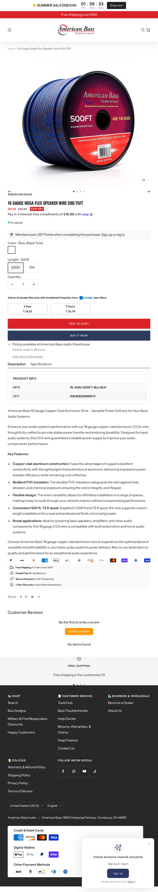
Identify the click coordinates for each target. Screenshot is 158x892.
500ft (15, 267)
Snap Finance (68, 740)
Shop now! (116, 5)
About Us (115, 711)
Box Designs (17, 711)
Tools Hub (65, 703)
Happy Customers (21, 732)
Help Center (67, 719)
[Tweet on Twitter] (32, 597)
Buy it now (79, 335)
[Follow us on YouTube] (84, 771)
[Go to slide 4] (84, 191)
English (53, 805)
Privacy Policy (18, 783)
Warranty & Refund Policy (27, 767)
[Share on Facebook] (21, 597)
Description (17, 364)
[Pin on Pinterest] (26, 597)
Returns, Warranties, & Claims (74, 729)
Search (13, 703)
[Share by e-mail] (38, 597)
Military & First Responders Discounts (27, 721)
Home (11, 48)
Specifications (40, 364)
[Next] (148, 191)
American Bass (20, 194)
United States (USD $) (24, 805)
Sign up (106, 234)
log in (120, 234)
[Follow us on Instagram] (73, 771)
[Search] (143, 30)
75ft (32, 267)
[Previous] (9, 191)
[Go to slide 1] (73, 191)
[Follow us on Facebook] (63, 771)
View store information (27, 356)
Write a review (79, 631)
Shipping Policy (19, 775)
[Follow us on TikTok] (95, 771)
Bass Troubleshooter (73, 711)
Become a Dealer (121, 703)
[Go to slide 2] (77, 191)
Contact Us (66, 748)
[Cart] (148, 30)
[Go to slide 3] (80, 191)
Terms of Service (20, 791)
